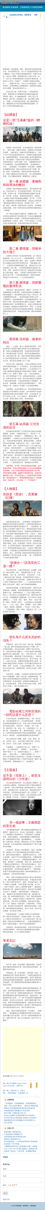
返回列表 (6, 1199)
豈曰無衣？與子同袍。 (12, 1144)
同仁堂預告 (8, 1123)
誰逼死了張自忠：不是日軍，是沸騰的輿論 (20, 1151)
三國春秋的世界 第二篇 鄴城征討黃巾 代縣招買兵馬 (23, 1146)
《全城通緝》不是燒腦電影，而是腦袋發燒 (20, 1103)
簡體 (35, 15)
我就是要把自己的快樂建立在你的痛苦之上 (20, 1120)
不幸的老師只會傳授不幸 (13, 1134)
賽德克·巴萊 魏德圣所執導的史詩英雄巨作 (19, 1108)
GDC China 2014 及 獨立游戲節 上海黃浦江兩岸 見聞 (23, 1149)
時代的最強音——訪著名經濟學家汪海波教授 (21, 1141)
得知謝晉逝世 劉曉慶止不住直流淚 (17, 1110)
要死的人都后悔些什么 (12, 1139)
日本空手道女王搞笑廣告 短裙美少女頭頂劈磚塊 (22, 1118)
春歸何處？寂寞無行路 (12, 1132)
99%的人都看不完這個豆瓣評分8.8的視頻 (19, 1115)
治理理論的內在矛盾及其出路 (15, 1137)
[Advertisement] (22, 43)
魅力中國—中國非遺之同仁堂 (15, 1113)
